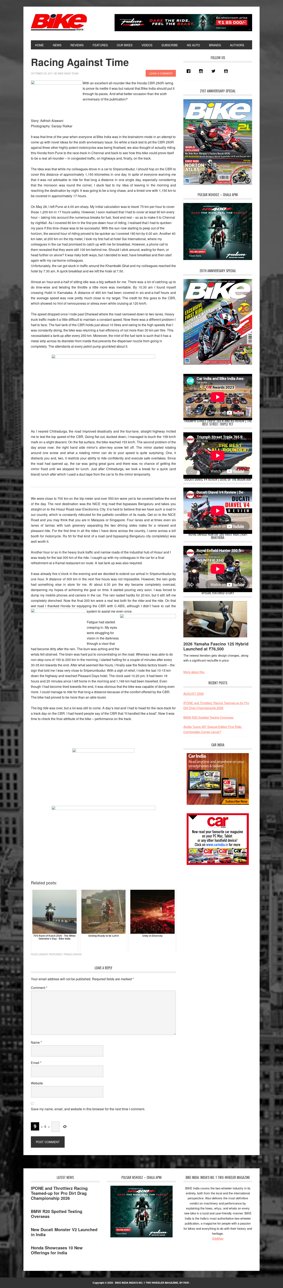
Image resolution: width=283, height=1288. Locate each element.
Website (37, 1083)
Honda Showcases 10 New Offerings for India (57, 1250)
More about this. (194, 672)
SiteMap (217, 1238)
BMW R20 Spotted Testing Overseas (208, 717)
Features (55, 954)
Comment (39, 987)
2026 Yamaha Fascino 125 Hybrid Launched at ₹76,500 (215, 646)
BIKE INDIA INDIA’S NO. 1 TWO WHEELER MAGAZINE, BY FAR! (152, 1282)
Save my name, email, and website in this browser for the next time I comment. (88, 1109)
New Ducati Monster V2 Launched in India (64, 1231)
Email (36, 1062)
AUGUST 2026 (193, 693)
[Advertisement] (214, 899)
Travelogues (72, 954)
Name (36, 1042)
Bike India (59, 22)
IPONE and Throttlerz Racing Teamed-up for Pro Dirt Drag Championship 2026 (59, 1193)
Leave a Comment (161, 73)
